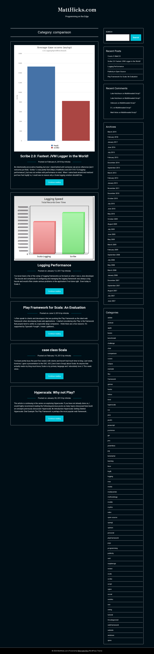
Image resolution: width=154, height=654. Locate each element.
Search (109, 32)
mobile (110, 502)
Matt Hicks (114, 112)
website (110, 630)
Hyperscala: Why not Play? (54, 392)
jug (109, 451)
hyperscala (112, 405)
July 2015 (111, 152)
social (110, 594)
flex (109, 374)
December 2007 (113, 280)
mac (109, 482)
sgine (110, 589)
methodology (112, 497)
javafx (110, 420)
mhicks (67, 162)
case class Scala (54, 350)
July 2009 (111, 229)
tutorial (110, 615)
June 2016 (111, 147)
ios (109, 410)
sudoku (110, 599)
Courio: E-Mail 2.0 (114, 56)
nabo (109, 512)
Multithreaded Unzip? (132, 93)
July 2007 (111, 296)
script (110, 584)
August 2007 (112, 291)
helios (110, 394)
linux (109, 466)
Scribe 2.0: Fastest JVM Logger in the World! (54, 156)
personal (111, 533)
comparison (112, 353)
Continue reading (54, 182)
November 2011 (113, 188)
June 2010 (111, 209)
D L (111, 108)
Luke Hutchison (116, 93)
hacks (110, 389)
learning (110, 461)
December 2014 (113, 163)
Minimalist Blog (83, 651)
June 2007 (111, 301)
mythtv (110, 507)
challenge (111, 343)
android (110, 323)
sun (109, 605)
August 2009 (112, 224)
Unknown (113, 103)
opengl (110, 523)
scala (110, 574)
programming (113, 548)
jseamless (111, 446)
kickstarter (111, 456)
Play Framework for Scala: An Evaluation (54, 307)
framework (112, 379)
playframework (113, 538)
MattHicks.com (77, 9)
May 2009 (111, 239)
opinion (110, 528)
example (111, 369)
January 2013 (113, 183)
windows (111, 635)
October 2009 (113, 219)
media (110, 487)
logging (110, 476)
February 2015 (113, 157)
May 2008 (111, 265)
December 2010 (113, 193)
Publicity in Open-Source (117, 72)
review (110, 569)
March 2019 (112, 132)
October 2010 (113, 198)
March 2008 (112, 270)
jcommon (111, 430)
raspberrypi (112, 564)
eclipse (110, 364)
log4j (109, 471)
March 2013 (112, 173)
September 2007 (114, 286)
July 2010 (111, 204)
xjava (109, 640)
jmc (109, 441)
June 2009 (111, 234)
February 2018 (113, 137)
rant (109, 558)
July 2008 (111, 260)
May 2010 (111, 214)
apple (110, 328)
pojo (109, 543)
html (109, 400)
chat (109, 348)
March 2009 (112, 245)
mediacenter (112, 492)
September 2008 (114, 255)
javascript (111, 425)
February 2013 (113, 178)
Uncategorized (113, 620)
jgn (109, 435)
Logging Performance (54, 265)
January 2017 (113, 142)
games (110, 384)
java (109, 415)
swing (110, 610)
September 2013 (114, 168)
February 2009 (113, 250)
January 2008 (113, 275)
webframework (113, 625)
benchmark (112, 338)
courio (110, 359)
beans (110, 333)
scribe (110, 579)
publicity (111, 553)
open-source (112, 517)
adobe (110, 318)
